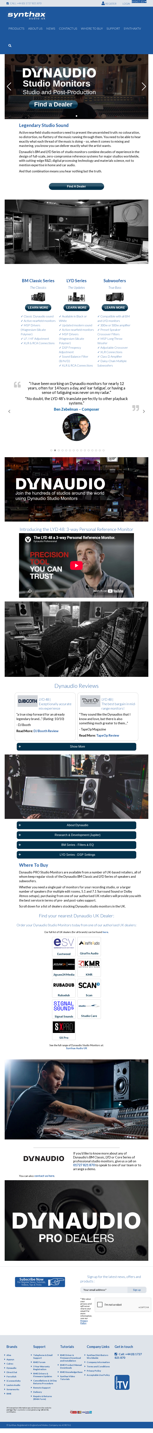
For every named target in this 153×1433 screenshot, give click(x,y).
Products (16, 28)
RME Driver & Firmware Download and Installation (70, 1351)
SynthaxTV (132, 28)
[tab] (76, 740)
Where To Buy (92, 28)
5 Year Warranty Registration (41, 1361)
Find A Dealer (76, 186)
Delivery (37, 1385)
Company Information (98, 1355)
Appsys (10, 1353)
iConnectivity (14, 1374)
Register (110, 3)
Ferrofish (11, 1370)
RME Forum (39, 1355)
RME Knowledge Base (71, 1365)
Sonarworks (13, 1383)
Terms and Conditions (98, 1360)
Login (126, 3)
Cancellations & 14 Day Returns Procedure (45, 1375)
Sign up (137, 1283)
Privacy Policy (84, 1315)
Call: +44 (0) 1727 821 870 (26, 3)
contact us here (44, 1169)
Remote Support (42, 1381)
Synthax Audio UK (76, 1041)
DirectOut (12, 1365)
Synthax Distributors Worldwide (97, 1350)
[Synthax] (26, 15)
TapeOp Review (107, 729)
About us (35, 28)
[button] (73, 116)
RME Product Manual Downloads (71, 1360)
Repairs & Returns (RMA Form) (42, 1391)
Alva (9, 1348)
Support (113, 28)
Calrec (10, 1357)
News (50, 28)
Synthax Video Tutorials (67, 1371)
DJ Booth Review (46, 725)
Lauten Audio (13, 1378)
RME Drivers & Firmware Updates (42, 1368)
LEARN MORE (38, 307)
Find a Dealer (54, 104)
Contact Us (68, 28)
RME (9, 1387)
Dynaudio (11, 1361)
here (105, 925)
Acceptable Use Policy (98, 1368)
